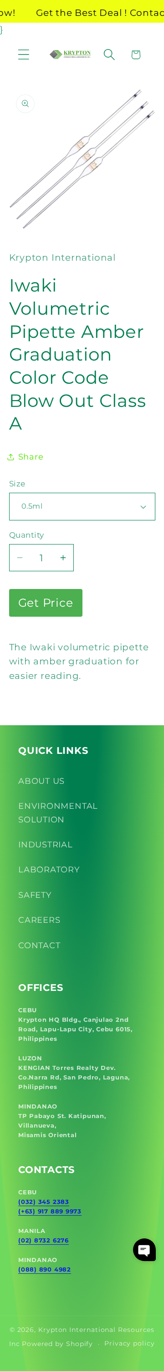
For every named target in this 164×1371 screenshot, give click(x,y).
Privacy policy (129, 1343)
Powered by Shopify (57, 1344)
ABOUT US (41, 781)
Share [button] (31, 456)
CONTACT (39, 945)
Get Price (45, 602)
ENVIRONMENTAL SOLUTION (58, 812)
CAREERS (39, 920)
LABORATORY (49, 869)
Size (17, 483)
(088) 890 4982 (44, 1269)
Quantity (26, 534)
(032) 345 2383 (43, 1201)
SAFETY (34, 895)
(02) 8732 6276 (43, 1240)
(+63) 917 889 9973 (50, 1211)
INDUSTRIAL (45, 844)
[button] (23, 55)
